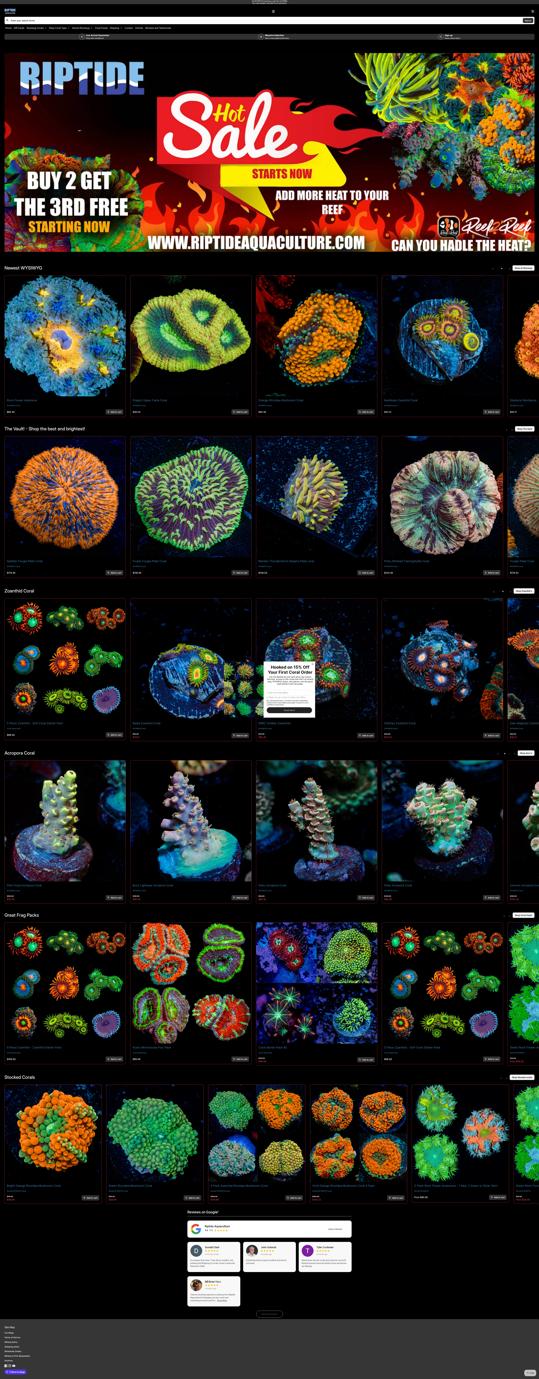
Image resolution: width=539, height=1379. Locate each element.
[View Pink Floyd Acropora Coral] (65, 820)
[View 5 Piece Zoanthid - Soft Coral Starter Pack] (65, 658)
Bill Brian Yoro (213, 1281)
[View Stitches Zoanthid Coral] (442, 658)
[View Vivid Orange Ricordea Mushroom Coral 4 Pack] (358, 1133)
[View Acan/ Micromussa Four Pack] (190, 983)
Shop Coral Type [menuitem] (58, 28)
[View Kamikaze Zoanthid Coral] (442, 335)
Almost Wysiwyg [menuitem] (81, 28)
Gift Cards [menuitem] (19, 28)
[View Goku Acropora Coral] (316, 820)
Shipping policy (11, 1346)
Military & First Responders (17, 1356)
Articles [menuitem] (139, 28)
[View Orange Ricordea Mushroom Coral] (316, 335)
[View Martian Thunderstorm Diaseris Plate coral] (316, 496)
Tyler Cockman (325, 1247)
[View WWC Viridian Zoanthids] (316, 658)
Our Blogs (9, 1333)
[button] (501, 268)
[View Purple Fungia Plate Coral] (190, 496)
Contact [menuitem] (129, 28)
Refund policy (10, 1342)
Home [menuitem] (8, 28)
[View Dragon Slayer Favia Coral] (190, 335)
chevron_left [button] (493, 268)
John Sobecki (268, 1247)
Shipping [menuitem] (114, 28)
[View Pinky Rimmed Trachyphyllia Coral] (442, 496)
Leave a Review (337, 1230)
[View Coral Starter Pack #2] (316, 983)
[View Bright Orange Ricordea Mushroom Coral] (53, 1133)
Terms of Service (12, 1337)
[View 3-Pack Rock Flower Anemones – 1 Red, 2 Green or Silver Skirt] (460, 1133)
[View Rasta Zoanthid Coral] (190, 658)
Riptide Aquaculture (217, 1226)
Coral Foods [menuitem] (101, 28)
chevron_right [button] (509, 268)
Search (528, 20)
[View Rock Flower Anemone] (65, 335)
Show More (222, 1300)
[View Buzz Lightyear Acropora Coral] (190, 820)
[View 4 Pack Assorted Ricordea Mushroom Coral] (256, 1133)
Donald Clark (212, 1247)
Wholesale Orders (12, 1351)
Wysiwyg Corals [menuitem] (35, 28)
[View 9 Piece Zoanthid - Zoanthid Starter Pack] (65, 983)
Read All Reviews (272, 1315)
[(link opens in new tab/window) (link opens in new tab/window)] (269, 152)
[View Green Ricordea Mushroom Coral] (154, 1133)
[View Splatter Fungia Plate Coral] (65, 496)
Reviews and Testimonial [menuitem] (158, 28)
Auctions (8, 1360)
